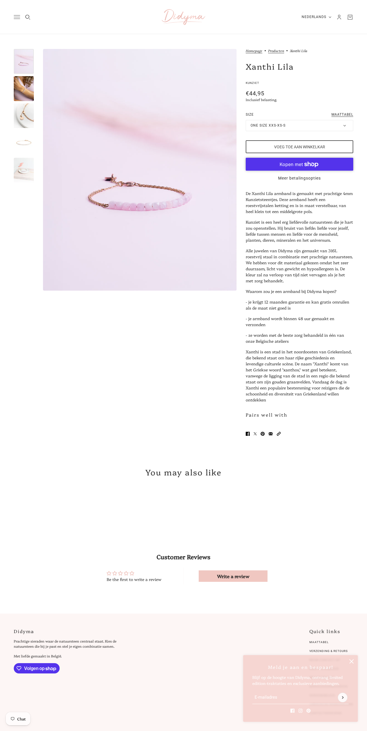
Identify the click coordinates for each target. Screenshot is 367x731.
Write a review (233, 576)
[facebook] (292, 711)
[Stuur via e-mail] (271, 434)
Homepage (254, 51)
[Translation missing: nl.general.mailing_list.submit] (343, 697)
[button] (279, 434)
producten (276, 51)
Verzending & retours (328, 651)
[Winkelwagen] (350, 17)
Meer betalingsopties (299, 178)
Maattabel (319, 642)
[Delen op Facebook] (248, 434)
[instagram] (300, 711)
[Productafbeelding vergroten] (140, 170)
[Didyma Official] (183, 17)
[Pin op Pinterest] (262, 434)
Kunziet (252, 82)
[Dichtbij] (351, 661)
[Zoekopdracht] (28, 17)
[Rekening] (339, 17)
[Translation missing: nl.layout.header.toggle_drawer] (17, 17)
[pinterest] (308, 711)
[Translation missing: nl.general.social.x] (255, 433)
